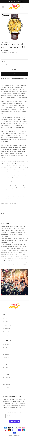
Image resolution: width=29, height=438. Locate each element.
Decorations (6, 354)
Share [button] (4, 213)
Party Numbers (6, 377)
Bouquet (5, 351)
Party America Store (16, 435)
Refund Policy (6, 331)
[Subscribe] (22, 416)
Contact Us (5, 321)
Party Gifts (5, 367)
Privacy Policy (6, 335)
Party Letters (6, 371)
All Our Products (7, 387)
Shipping (7, 52)
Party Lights (6, 374)
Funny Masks (6, 357)
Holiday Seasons (7, 384)
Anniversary (6, 344)
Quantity (3, 61)
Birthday (5, 381)
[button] (3, 7)
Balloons (5, 347)
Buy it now (14, 74)
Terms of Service (7, 325)
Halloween (5, 361)
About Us (5, 318)
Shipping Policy (6, 328)
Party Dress (5, 364)
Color (2, 54)
